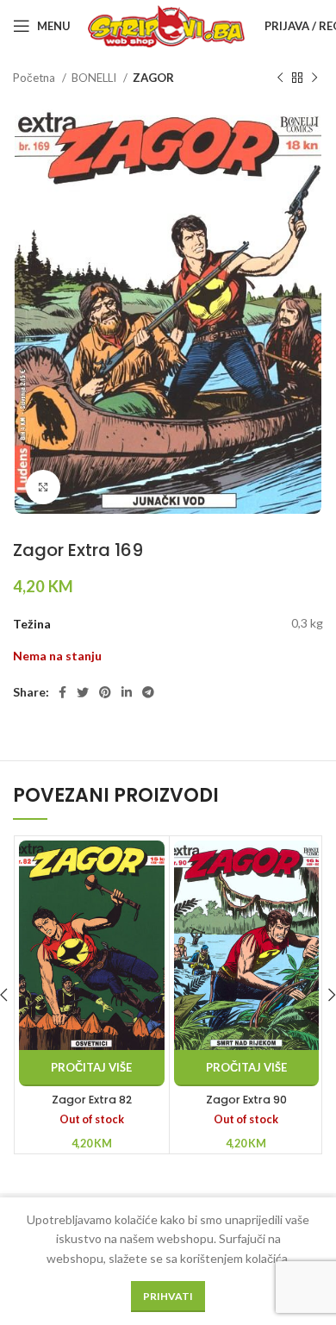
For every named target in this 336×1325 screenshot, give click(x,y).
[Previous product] (280, 78)
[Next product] (314, 78)
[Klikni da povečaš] (43, 487)
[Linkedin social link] (126, 692)
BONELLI (95, 77)
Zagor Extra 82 (92, 1099)
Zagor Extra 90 (246, 1099)
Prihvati (168, 1296)
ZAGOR (153, 77)
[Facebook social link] (62, 692)
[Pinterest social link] (105, 692)
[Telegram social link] (148, 692)
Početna (35, 77)
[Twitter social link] (83, 692)
